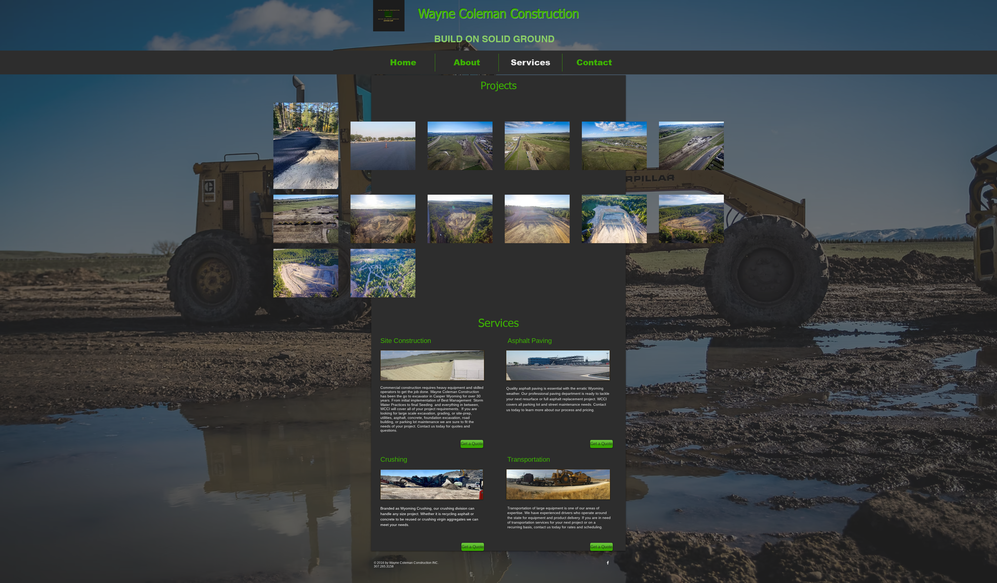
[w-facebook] (607, 562)
